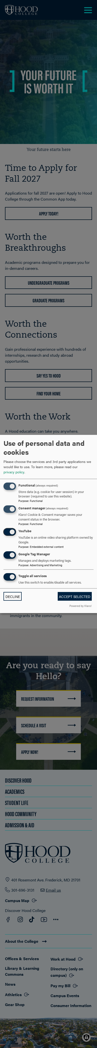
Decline (12, 596)
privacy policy (13, 471)
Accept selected (74, 596)
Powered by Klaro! (80, 606)
